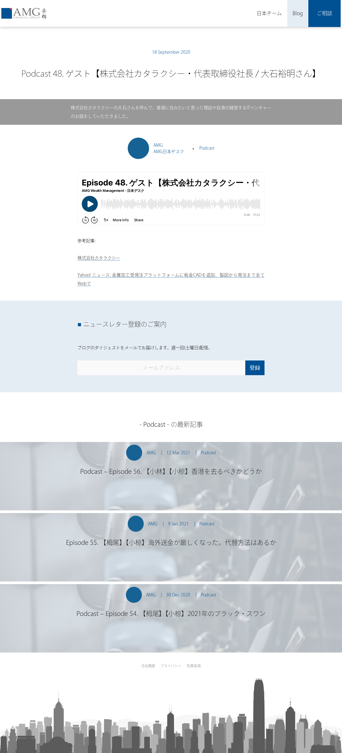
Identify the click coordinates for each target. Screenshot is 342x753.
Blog (298, 13)
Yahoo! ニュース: (94, 275)
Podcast (207, 148)
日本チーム (269, 13)
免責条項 (194, 665)
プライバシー (171, 665)
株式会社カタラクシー (98, 258)
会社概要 (148, 665)
